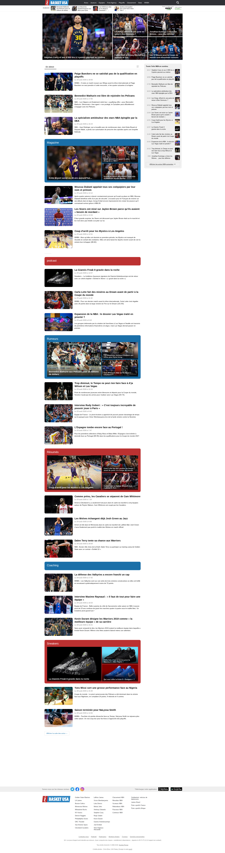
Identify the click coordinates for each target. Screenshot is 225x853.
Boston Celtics (80, 803)
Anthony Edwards (100, 809)
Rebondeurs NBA (118, 806)
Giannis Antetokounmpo (102, 822)
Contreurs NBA (117, 812)
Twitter (72, 789)
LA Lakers (78, 800)
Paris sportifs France (138, 805)
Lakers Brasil (135, 802)
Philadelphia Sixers (81, 819)
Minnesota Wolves (81, 806)
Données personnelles (137, 837)
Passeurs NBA (117, 809)
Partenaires (102, 837)
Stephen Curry (98, 812)
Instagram (82, 789)
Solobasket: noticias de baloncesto (139, 798)
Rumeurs (52, 338)
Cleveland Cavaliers (81, 828)
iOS (164, 789)
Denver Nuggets (80, 816)
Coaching (52, 565)
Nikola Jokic (98, 806)
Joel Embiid (98, 825)
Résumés (53, 452)
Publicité (94, 837)
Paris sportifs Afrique (138, 808)
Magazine (53, 142)
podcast (52, 260)
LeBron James (99, 797)
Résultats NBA (117, 800)
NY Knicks (78, 812)
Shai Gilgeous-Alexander (99, 828)
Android (176, 789)
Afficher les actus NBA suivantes (161, 164)
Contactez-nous (84, 837)
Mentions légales (114, 837)
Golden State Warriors (82, 797)
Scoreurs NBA (117, 803)
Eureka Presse (123, 845)
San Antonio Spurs (81, 825)
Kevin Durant (98, 819)
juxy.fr (130, 849)
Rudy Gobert (98, 816)
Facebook (77, 789)
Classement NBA (118, 797)
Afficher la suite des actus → (57, 733)
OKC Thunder (79, 822)
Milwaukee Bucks (81, 809)
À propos (125, 837)
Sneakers (53, 643)
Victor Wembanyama (101, 800)
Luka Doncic (98, 803)
